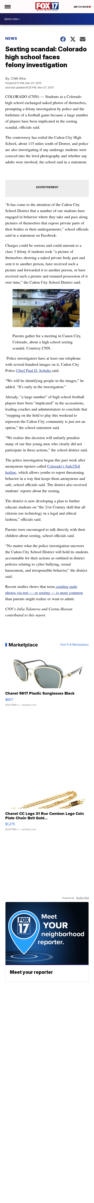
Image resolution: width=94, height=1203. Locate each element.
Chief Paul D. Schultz (34, 370)
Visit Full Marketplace (74, 644)
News (11, 38)
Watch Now (81, 6)
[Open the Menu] (7, 6)
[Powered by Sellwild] (82, 898)
